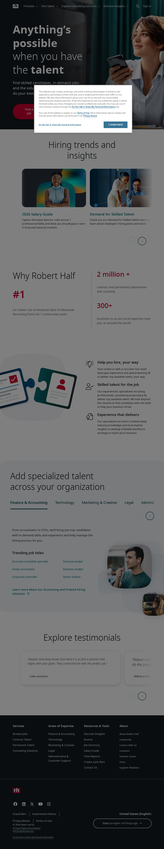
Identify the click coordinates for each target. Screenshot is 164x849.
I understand (115, 125)
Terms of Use (83, 113)
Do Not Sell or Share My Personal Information (93, 107)
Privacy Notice (90, 116)
